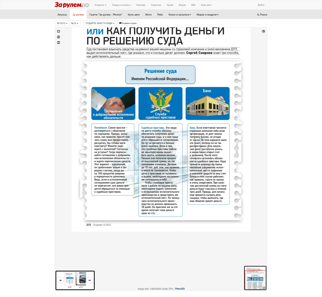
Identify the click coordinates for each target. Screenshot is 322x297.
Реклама (140, 4)
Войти (261, 4)
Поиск (263, 14)
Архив (170, 4)
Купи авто (206, 4)
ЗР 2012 (61, 23)
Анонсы (62, 14)
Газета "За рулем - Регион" (105, 14)
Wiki (193, 4)
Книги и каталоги (179, 14)
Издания (100, 4)
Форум (182, 4)
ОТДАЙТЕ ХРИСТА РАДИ (99, 23)
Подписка (156, 4)
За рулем (78, 14)
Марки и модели (207, 14)
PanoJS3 (179, 288)
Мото (148, 14)
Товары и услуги (120, 4)
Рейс (160, 14)
